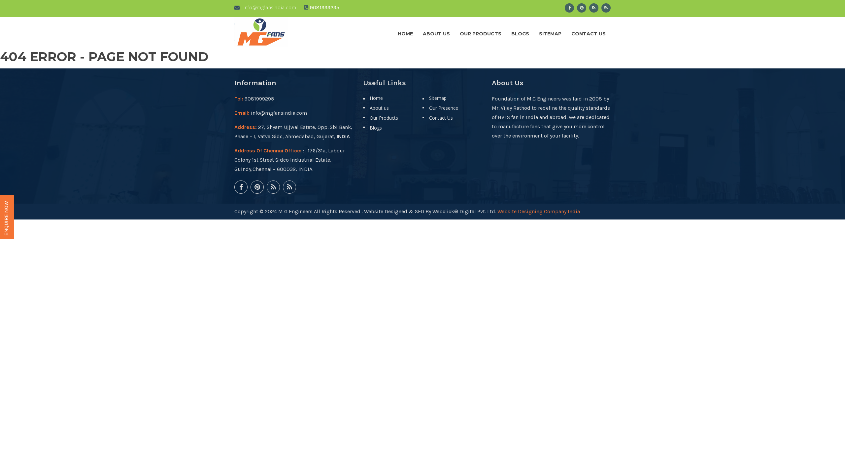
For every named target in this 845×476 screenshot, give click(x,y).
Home (405, 34)
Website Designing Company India (538, 211)
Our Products (480, 34)
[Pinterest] (581, 8)
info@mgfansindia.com (269, 7)
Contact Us (588, 34)
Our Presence (443, 108)
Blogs (520, 34)
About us (436, 34)
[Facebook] (569, 8)
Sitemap (550, 34)
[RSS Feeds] (593, 8)
